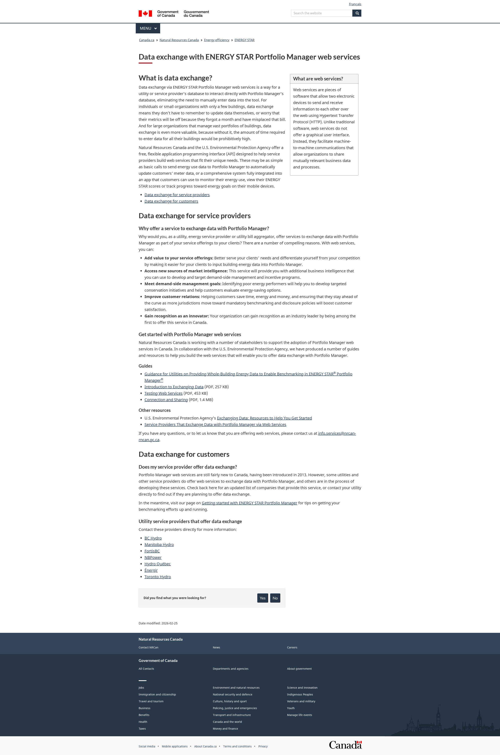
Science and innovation (302, 687)
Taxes (142, 728)
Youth (291, 708)
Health (143, 722)
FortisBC (152, 551)
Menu (146, 28)
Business (144, 708)
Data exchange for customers (171, 201)
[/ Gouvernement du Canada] (174, 14)
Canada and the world (227, 722)
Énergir (151, 570)
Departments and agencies (230, 668)
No (275, 598)
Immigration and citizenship (157, 694)
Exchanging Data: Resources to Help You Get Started (264, 418)
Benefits (144, 715)
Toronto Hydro (158, 576)
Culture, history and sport (230, 701)
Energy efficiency (216, 40)
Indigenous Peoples (300, 694)
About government (299, 668)
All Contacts (146, 668)
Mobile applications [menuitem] (175, 746)
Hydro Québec (158, 563)
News (216, 647)
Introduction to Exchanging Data (174, 386)
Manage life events (299, 715)
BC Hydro (153, 538)
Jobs (141, 687)
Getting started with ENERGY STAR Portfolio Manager (249, 503)
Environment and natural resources (236, 687)
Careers (292, 647)
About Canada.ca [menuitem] (205, 746)
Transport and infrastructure (232, 715)
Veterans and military (301, 701)
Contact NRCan (148, 647)
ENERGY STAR (244, 40)
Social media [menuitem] (147, 746)
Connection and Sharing (166, 399)
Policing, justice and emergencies (235, 708)
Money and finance (225, 728)
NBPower (153, 557)
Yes (263, 598)
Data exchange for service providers (177, 194)
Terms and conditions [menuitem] (237, 746)
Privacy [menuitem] (263, 746)
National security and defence (232, 694)
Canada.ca (146, 40)
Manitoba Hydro (159, 544)
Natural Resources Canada (179, 40)
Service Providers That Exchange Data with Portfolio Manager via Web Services (215, 424)
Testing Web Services (164, 393)
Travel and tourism (151, 701)
